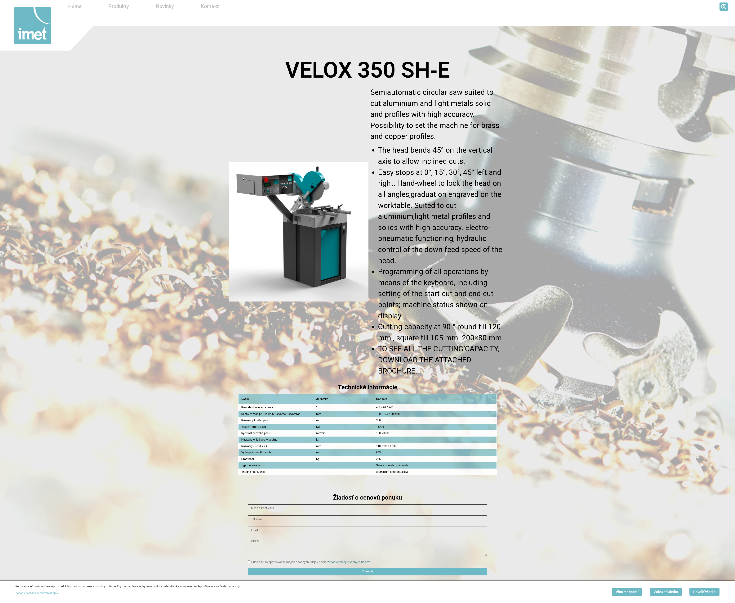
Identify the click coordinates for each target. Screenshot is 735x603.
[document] (367, 301)
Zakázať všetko (666, 592)
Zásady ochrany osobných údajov (37, 593)
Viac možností (627, 592)
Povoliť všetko (704, 592)
